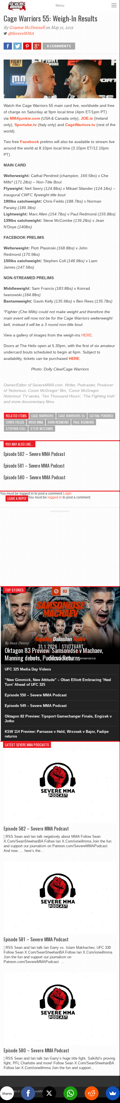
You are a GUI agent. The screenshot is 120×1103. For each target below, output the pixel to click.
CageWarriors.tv (80, 124)
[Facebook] (28, 1093)
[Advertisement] (60, 547)
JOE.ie (87, 118)
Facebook (29, 141)
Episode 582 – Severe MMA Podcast (34, 454)
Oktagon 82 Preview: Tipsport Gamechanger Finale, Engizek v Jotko (58, 718)
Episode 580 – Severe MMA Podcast (34, 477)
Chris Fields (15, 422)
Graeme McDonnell (27, 27)
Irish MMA (36, 422)
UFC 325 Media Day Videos (28, 669)
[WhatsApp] (70, 1093)
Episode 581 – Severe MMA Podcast (34, 465)
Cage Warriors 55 (71, 415)
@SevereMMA (21, 33)
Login (67, 493)
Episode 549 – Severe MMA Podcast (36, 706)
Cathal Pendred (101, 415)
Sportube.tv (25, 124)
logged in (55, 497)
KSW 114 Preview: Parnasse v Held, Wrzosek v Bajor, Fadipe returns (57, 733)
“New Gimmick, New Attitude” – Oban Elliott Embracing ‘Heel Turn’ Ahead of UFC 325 (58, 682)
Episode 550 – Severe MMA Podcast (36, 695)
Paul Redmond (83, 422)
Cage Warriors (42, 415)
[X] (49, 1093)
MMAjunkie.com (25, 118)
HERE (86, 335)
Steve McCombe (41, 428)
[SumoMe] (113, 1093)
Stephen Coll (16, 428)
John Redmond (58, 422)
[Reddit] (92, 1093)
